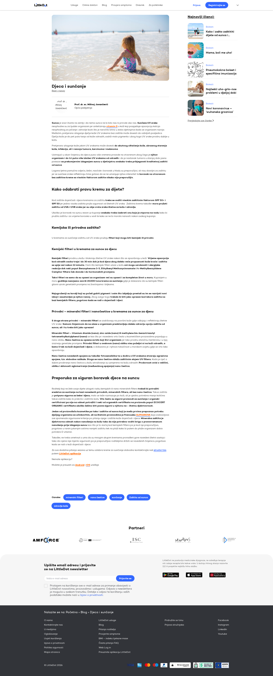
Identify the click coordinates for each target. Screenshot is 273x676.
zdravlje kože (61, 505)
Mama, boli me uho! (219, 52)
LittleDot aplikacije (70, 453)
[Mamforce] (44, 540)
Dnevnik (140, 5)
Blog (104, 5)
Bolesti (209, 27)
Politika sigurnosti (53, 647)
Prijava (196, 5)
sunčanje (117, 497)
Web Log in (105, 647)
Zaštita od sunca (138, 497)
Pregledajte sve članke (200, 120)
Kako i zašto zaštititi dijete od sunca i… (220, 33)
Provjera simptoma (121, 5)
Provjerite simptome (109, 634)
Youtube (222, 634)
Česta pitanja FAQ (109, 643)
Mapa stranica (52, 652)
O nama (48, 620)
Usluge (74, 5)
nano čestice (97, 497)
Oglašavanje (51, 634)
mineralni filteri (74, 497)
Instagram (223, 624)
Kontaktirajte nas (53, 624)
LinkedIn (222, 629)
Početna (72, 612)
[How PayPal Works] (164, 665)
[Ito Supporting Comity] (136, 540)
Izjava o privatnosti (54, 643)
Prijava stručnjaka (174, 624)
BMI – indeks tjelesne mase (113, 638)
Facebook (223, 620)
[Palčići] (229, 540)
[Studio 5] (183, 540)
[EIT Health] (90, 540)
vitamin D (112, 126)
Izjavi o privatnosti (91, 595)
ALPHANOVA (143, 414)
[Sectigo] (203, 665)
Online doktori (90, 5)
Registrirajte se (216, 5)
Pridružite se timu (174, 620)
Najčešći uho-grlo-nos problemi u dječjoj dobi (221, 91)
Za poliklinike (156, 5)
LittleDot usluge (107, 620)
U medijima (50, 629)
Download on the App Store (194, 574)
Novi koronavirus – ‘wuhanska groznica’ (219, 110)
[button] (226, 540)
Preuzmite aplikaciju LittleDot (115, 652)
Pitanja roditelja (107, 629)
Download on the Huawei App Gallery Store (217, 574)
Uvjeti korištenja (53, 638)
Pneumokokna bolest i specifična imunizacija (221, 71)
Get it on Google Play (171, 574)
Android (79, 464)
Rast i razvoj (58, 90)
